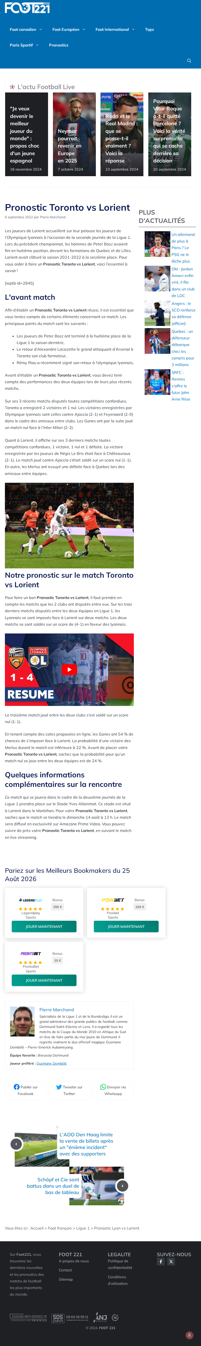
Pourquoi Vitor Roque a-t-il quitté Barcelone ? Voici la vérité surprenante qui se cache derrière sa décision (169, 131)
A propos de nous (74, 1261)
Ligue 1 (83, 1228)
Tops (149, 29)
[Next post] (122, 1186)
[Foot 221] (27, 8)
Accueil (37, 1228)
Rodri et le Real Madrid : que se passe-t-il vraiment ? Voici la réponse (121, 138)
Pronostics (58, 45)
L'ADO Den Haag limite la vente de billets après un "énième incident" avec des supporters (86, 1144)
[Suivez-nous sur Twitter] (171, 1261)
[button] (189, 61)
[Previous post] (16, 1144)
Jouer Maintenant (44, 926)
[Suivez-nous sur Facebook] (161, 1261)
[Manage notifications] (189, 1335)
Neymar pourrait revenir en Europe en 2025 (70, 146)
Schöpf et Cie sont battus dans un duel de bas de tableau (53, 1185)
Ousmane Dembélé (52, 1063)
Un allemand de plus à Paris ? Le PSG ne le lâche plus (183, 248)
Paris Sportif (21, 45)
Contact (65, 1270)
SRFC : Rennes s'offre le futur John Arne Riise (181, 386)
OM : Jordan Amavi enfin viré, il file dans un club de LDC (183, 282)
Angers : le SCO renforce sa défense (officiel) (184, 313)
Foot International (112, 29)
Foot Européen (65, 29)
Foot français (60, 1228)
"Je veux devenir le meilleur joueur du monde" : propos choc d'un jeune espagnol (24, 134)
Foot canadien (23, 29)
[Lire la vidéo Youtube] (69, 669)
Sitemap (66, 1279)
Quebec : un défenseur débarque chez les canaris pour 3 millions (183, 348)
